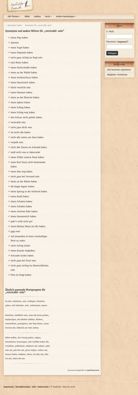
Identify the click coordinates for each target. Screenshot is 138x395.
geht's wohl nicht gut (21, 221)
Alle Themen (13, 16)
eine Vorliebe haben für (38, 342)
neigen (38, 338)
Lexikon (37, 16)
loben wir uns (19, 358)
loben (29, 354)
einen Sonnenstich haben (23, 216)
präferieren (20, 346)
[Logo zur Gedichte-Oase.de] (20, 6)
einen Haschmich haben (23, 82)
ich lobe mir (38, 354)
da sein (8, 301)
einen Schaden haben (21, 206)
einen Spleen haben (20, 102)
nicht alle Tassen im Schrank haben (29, 147)
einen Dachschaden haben (24, 67)
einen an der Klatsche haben (25, 97)
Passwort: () (117, 42)
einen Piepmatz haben (22, 52)
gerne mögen (31, 350)
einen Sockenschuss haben (24, 77)
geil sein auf (18, 350)
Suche (48, 16)
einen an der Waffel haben (24, 72)
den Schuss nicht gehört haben (26, 117)
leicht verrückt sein (20, 87)
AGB (34, 387)
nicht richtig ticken (20, 245)
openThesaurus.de (93, 370)
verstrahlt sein (18, 122)
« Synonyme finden (14, 25)
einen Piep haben (19, 37)
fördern (39, 319)
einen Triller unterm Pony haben (27, 157)
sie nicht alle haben (20, 132)
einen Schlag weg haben (23, 112)
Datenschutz (43, 387)
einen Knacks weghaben (23, 250)
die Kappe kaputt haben (22, 186)
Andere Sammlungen (65, 16)
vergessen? (122, 42)
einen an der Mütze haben (24, 181)
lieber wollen (10, 338)
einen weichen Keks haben (24, 211)
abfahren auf (31, 346)
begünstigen (10, 319)
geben (8, 305)
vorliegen (31, 301)
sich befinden (18, 305)
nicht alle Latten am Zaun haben (27, 137)
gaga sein (15, 231)
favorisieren (10, 342)
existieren (17, 301)
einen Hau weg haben (21, 171)
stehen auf (42, 350)
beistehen (9, 315)
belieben (22, 354)
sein (24, 301)
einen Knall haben (20, 196)
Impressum (9, 387)
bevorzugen (22, 342)
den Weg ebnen (35, 324)
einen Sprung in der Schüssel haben (29, 191)
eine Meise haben (19, 62)
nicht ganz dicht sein (21, 127)
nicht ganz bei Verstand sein (25, 176)
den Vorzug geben (25, 338)
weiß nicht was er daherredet (25, 152)
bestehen (41, 301)
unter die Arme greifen (39, 315)
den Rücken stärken (26, 319)
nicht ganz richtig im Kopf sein (26, 57)
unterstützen (10, 324)
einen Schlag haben (20, 107)
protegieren (23, 324)
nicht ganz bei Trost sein (23, 260)
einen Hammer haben (21, 92)
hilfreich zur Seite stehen (28, 328)
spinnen (15, 42)
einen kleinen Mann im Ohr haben (28, 226)
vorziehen (9, 346)
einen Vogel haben (20, 47)
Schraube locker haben (22, 255)
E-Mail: (110, 31)
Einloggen (112, 53)
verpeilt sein (17, 142)
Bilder (27, 16)
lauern (44, 305)
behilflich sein (21, 315)
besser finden (11, 354)
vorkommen (35, 305)
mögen (41, 346)
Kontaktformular (22, 387)
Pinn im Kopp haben (21, 275)
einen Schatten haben (21, 201)
